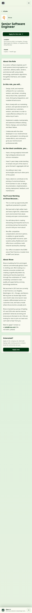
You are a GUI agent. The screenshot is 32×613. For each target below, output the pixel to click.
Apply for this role (15, 34)
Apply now (16, 350)
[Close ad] (29, 610)
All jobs (5, 11)
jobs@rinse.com (10, 327)
